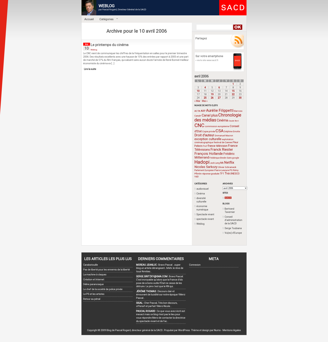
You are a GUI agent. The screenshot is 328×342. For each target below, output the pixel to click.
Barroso (238, 111)
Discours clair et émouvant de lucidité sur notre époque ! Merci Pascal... (160, 294)
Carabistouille (90, 264)
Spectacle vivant (205, 214)
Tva (227, 173)
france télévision (217, 145)
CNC (199, 125)
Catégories (105, 19)
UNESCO (235, 173)
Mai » (205, 101)
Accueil (89, 19)
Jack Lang (215, 163)
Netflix (229, 162)
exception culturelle (207, 139)
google (235, 158)
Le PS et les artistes (93, 294)
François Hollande (208, 154)
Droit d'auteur (204, 135)
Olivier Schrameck (227, 167)
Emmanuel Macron (224, 135)
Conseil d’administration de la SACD (233, 220)
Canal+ (197, 115)
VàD (196, 176)
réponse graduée (210, 173)
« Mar (197, 101)
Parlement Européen (204, 170)
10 (198, 91)
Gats (229, 157)
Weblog (200, 223)
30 (240, 97)
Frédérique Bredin (217, 158)
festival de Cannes (223, 142)
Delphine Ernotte (232, 131)
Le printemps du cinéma (109, 45)
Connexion (195, 264)
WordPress (184, 330)
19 (212, 94)
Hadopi (201, 162)
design (205, 330)
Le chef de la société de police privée (102, 289)
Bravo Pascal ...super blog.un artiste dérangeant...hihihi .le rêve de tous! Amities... (159, 268)
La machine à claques (94, 274)
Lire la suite (90, 69)
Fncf (205, 146)
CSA (220, 130)
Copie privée (208, 131)
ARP (203, 110)
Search (237, 27)
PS (231, 170)
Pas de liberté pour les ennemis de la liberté (106, 269)
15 (233, 91)
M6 (222, 162)
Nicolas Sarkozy (205, 167)
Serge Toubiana (233, 228)
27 (219, 97)
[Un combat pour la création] (228, 198)
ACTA (197, 111)
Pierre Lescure (221, 170)
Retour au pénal (91, 299)
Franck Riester (221, 149)
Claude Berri (233, 121)
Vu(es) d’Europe (233, 232)
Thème (195, 330)
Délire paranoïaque (93, 284)
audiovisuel (202, 188)
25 (205, 97)
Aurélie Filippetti (220, 110)
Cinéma (222, 120)
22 (233, 94)
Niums (217, 330)
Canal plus (210, 115)
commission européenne (217, 126)
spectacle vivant (205, 219)
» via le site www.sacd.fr (206, 60)
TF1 (222, 173)
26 (212, 97)
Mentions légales (232, 330)
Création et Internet (93, 279)
